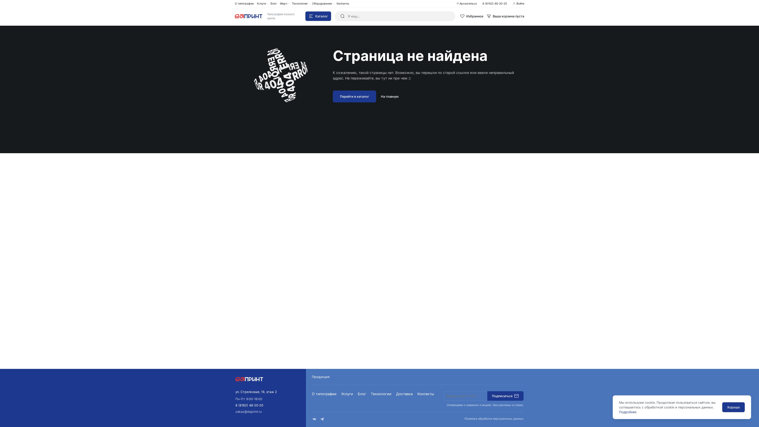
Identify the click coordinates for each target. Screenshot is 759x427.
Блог (362, 394)
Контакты (425, 394)
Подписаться (502, 396)
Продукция (320, 377)
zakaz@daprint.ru (248, 412)
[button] (249, 405)
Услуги (347, 394)
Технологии (381, 394)
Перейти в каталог (354, 96)
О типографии (324, 394)
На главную (390, 96)
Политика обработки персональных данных (494, 418)
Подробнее (627, 412)
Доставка (404, 394)
